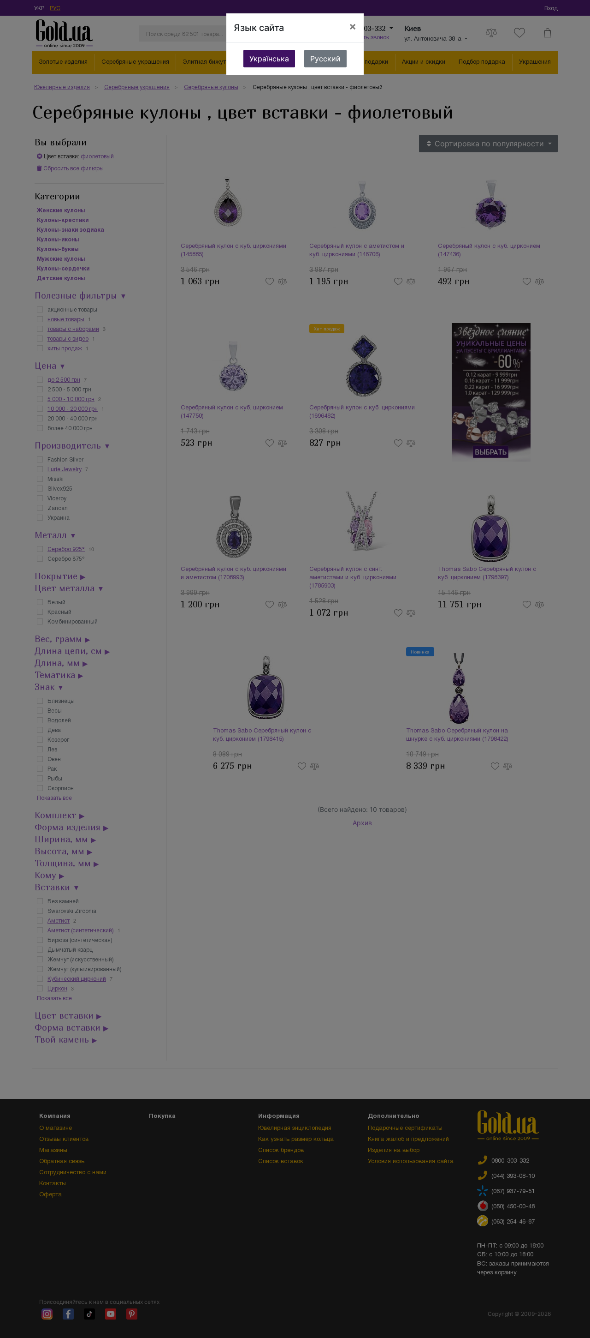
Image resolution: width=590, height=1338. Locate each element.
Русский (325, 58)
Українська (269, 58)
